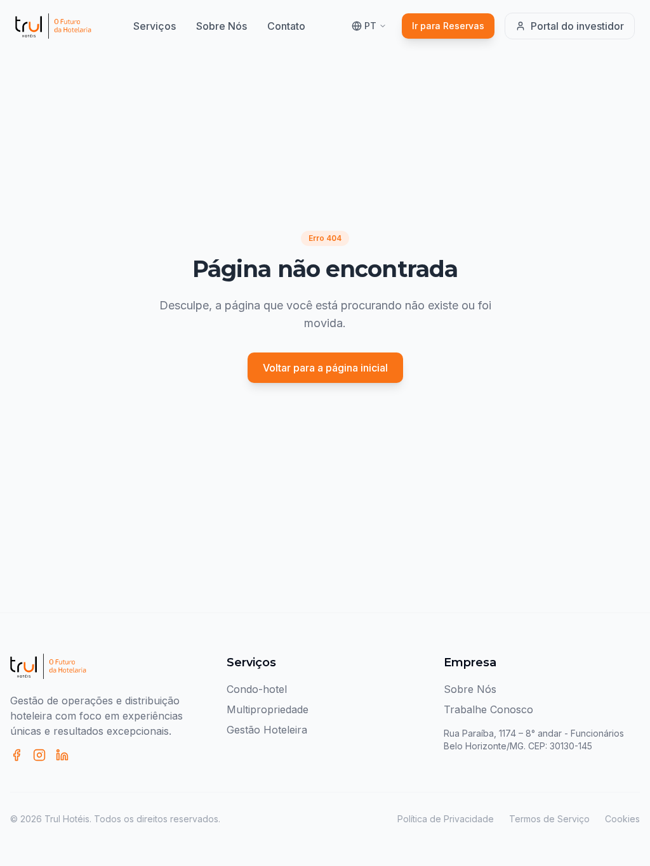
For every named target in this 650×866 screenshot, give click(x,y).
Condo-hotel (257, 689)
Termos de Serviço (549, 818)
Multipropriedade (267, 709)
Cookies (622, 818)
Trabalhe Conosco (488, 709)
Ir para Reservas (448, 25)
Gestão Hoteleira (267, 729)
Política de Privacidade (445, 818)
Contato (286, 26)
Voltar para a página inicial (325, 367)
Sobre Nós (221, 26)
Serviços (154, 26)
